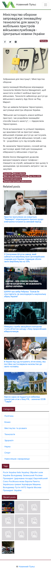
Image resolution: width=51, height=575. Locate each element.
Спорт (7, 452)
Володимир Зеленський (22, 475)
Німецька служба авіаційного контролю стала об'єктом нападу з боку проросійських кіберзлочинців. (25, 328)
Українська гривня (12, 484)
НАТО (23, 487)
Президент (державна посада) (18, 478)
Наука (7, 446)
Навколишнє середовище (17, 459)
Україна (12, 472)
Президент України (12, 490)
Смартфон (8, 173)
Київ (19, 472)
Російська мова (16, 481)
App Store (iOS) (35, 176)
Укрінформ (27, 484)
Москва (37, 487)
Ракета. (36, 481)
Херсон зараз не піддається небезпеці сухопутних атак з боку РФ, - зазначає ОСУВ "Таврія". (25, 399)
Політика (43, 41)
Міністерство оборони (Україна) (16, 176)
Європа (28, 481)
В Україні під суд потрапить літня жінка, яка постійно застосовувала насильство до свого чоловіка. (25, 363)
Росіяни (39, 475)
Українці (25, 472)
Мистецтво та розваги (15, 428)
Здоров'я (8, 440)
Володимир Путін (11, 487)
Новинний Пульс (25, 4)
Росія (5, 472)
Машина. (37, 484)
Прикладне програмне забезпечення (17, 181)
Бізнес (7, 422)
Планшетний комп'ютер (12, 179)
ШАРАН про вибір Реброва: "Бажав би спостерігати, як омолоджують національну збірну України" (25, 293)
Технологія (9, 434)
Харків (30, 487)
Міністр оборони (19, 173)
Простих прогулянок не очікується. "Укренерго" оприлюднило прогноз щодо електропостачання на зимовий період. (23, 219)
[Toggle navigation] (45, 4)
